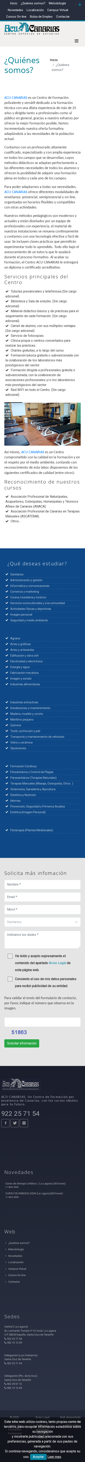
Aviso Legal (57, 963)
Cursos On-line (17, 1275)
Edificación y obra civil (24, 655)
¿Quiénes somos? (33, 3)
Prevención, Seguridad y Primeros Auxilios (37, 806)
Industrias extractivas (24, 702)
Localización (35, 10)
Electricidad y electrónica (26, 661)
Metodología (57, 3)
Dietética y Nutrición (23, 795)
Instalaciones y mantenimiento (30, 708)
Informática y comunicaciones (30, 586)
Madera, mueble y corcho (26, 713)
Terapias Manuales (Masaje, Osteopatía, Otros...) (41, 783)
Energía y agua (20, 667)
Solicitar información (22, 1043)
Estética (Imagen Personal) (28, 812)
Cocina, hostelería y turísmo (28, 597)
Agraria (15, 638)
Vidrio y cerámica (21, 742)
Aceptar (38, 1457)
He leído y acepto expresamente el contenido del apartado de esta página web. (43, 963)
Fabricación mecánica (24, 672)
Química (15, 725)
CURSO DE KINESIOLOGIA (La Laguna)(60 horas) (34, 1193)
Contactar (63, 16)
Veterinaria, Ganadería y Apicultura (32, 789)
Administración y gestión (27, 580)
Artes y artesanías (22, 649)
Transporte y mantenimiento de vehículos (37, 736)
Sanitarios (17, 574)
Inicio (13, 3)
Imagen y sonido (21, 678)
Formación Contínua (23, 766)
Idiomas (15, 800)
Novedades (15, 10)
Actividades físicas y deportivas (30, 608)
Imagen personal (21, 614)
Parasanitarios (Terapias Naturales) (33, 777)
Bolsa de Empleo (41, 16)
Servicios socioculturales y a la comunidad (37, 603)
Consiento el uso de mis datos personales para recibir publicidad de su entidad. (45, 982)
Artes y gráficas (20, 644)
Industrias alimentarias (25, 684)
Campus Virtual (57, 10)
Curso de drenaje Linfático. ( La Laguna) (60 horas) (35, 1183)
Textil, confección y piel (25, 731)
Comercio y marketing (25, 591)
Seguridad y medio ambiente (29, 620)
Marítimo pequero (22, 719)
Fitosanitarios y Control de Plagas (31, 772)
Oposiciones (18, 748)
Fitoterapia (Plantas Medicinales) (31, 830)
